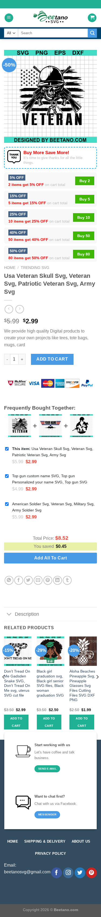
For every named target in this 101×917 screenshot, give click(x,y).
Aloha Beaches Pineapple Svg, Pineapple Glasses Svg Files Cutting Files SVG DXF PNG (82, 685)
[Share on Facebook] (18, 580)
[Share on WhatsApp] (9, 580)
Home (9, 268)
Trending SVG (35, 268)
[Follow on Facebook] (56, 872)
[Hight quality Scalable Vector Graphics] (50, 17)
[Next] (97, 687)
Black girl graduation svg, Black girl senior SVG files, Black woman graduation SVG (50, 683)
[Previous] (3, 687)
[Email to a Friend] (38, 580)
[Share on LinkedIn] (57, 580)
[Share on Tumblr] (67, 580)
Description (27, 614)
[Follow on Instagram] (68, 872)
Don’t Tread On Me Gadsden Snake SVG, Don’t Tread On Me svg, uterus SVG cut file (17, 683)
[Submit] (92, 33)
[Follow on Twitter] (80, 872)
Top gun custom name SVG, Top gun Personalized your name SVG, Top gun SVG (49, 479)
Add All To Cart (50, 558)
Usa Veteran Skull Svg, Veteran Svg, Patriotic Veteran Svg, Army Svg (52, 452)
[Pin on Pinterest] (47, 580)
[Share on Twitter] (28, 580)
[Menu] (9, 17)
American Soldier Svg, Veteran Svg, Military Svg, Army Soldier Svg (53, 507)
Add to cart (52, 359)
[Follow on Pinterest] (91, 872)
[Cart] (92, 17)
